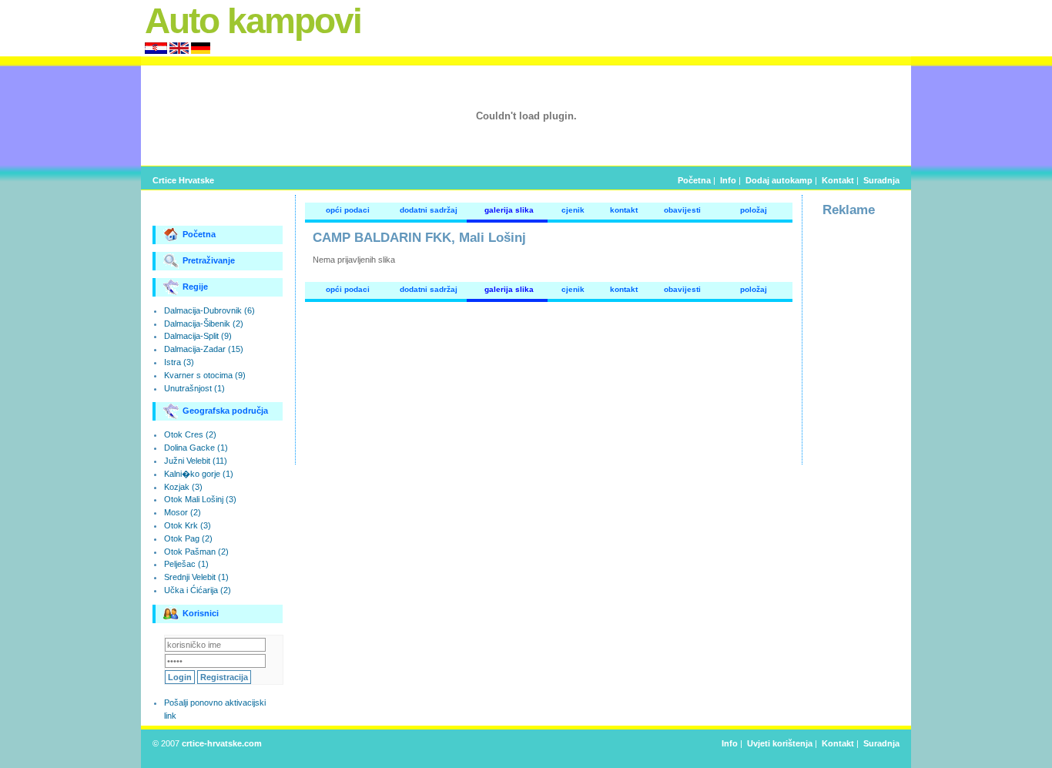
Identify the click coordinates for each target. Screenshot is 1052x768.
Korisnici (201, 613)
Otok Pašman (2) (196, 551)
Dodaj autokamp (778, 180)
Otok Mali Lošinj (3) (200, 499)
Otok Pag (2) (188, 538)
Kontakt (838, 180)
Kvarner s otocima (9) (205, 375)
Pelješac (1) (186, 563)
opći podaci (348, 210)
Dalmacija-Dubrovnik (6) (209, 310)
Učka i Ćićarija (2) (197, 590)
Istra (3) (179, 362)
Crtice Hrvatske (183, 180)
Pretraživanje (209, 260)
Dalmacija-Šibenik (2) (203, 323)
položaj (753, 210)
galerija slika (509, 210)
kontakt (624, 210)
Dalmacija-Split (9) (198, 335)
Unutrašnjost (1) (194, 388)
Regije (195, 286)
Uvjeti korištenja (779, 743)
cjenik (573, 210)
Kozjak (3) (183, 486)
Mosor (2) (182, 512)
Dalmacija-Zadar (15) (203, 349)
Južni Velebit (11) (195, 460)
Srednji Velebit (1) (196, 577)
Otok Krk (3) (187, 525)
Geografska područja (225, 410)
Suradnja (881, 180)
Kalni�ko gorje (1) (198, 473)
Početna (694, 180)
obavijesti (682, 210)
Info (728, 180)
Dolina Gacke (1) (196, 447)
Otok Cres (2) (190, 434)
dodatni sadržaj (428, 210)
